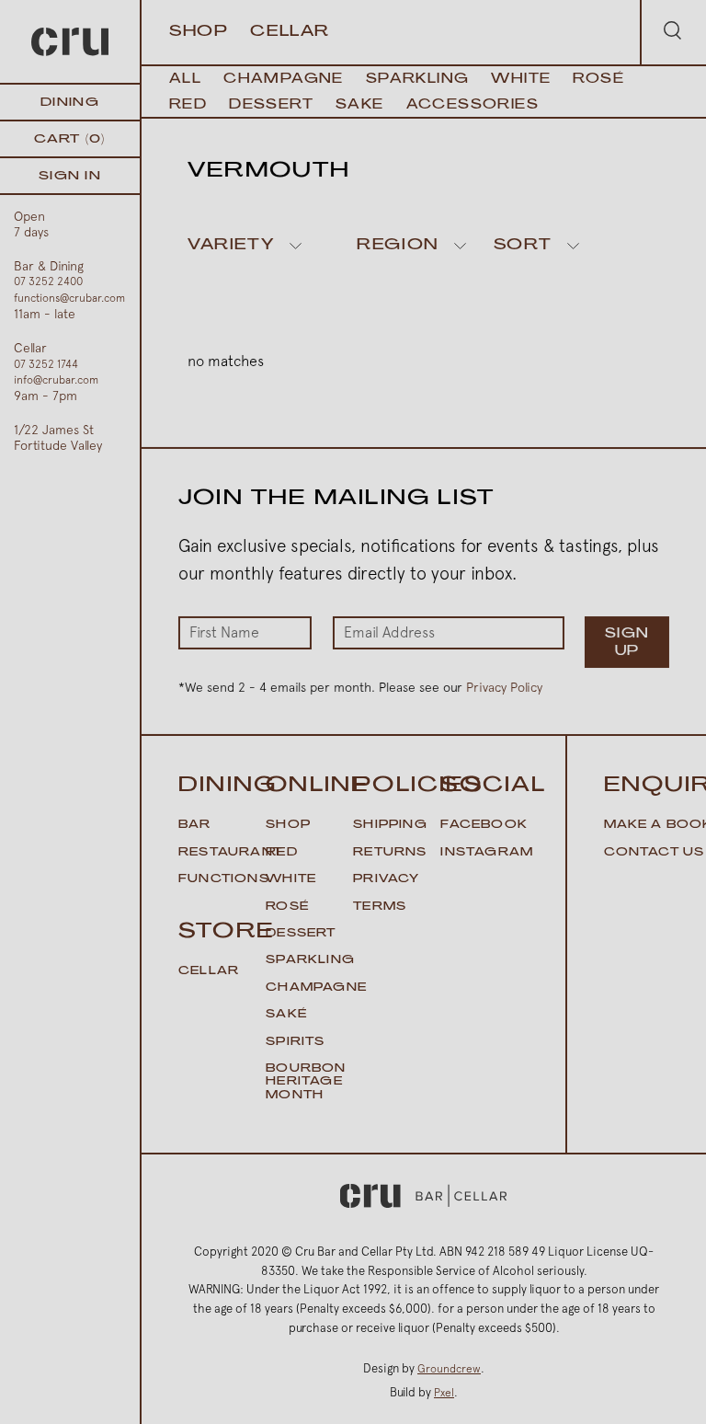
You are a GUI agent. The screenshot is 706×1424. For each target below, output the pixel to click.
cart (69, 139)
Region (397, 245)
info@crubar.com (56, 379)
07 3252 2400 (48, 281)
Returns (390, 852)
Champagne (283, 79)
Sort (523, 245)
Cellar (290, 32)
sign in (70, 176)
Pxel (444, 1392)
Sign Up (627, 643)
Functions (223, 879)
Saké (286, 1014)
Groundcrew (449, 1368)
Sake (360, 105)
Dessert (271, 105)
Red (188, 105)
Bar (194, 825)
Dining (69, 103)
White (521, 79)
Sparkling (418, 79)
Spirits (295, 1042)
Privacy (386, 879)
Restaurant (230, 852)
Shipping (390, 825)
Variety (231, 245)
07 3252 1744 (46, 364)
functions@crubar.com (69, 298)
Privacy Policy (504, 687)
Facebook (484, 825)
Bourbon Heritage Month (306, 1082)
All (185, 79)
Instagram (486, 852)
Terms (379, 907)
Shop (198, 32)
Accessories (472, 105)
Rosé (598, 79)
